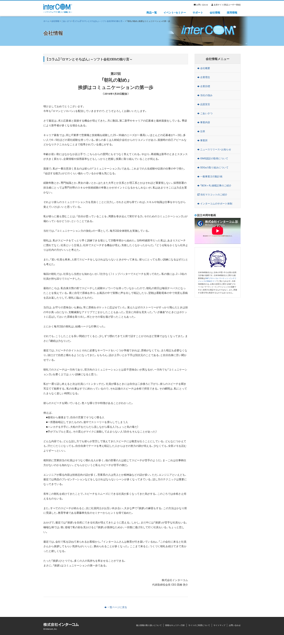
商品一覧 (151, 12)
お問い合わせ (202, 4)
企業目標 (205, 86)
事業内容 (205, 122)
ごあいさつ (66, 21)
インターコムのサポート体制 (216, 203)
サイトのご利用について (199, 625)
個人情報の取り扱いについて (149, 625)
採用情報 (232, 12)
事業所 (204, 140)
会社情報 (215, 12)
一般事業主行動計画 (211, 176)
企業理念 (205, 77)
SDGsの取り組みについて (214, 167)
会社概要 (205, 68)
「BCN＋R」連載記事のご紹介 (215, 185)
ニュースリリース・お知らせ (215, 149)
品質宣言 (205, 104)
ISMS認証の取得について (214, 158)
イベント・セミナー (175, 12)
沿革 (202, 131)
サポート (198, 12)
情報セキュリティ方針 (175, 625)
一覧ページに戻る (117, 607)
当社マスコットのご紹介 (213, 194)
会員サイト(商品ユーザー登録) (227, 4)
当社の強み (206, 95)
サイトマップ (219, 625)
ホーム (46, 21)
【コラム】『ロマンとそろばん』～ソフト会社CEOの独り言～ (98, 21)
